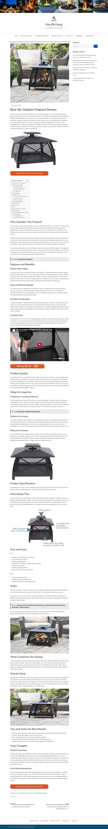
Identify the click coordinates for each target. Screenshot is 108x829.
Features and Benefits (17, 185)
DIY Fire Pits (69, 36)
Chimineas (13, 796)
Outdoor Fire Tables (42, 36)
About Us (75, 821)
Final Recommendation (20, 217)
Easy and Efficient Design (20, 188)
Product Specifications (17, 201)
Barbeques (79, 36)
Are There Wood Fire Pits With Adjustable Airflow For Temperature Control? (84, 56)
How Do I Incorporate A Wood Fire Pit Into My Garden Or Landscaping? (85, 69)
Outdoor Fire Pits (27, 36)
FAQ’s (13, 207)
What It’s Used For (16, 195)
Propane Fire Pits (57, 36)
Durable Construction (19, 190)
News (16, 36)
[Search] (96, 46)
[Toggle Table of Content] (26, 181)
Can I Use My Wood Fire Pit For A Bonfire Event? (84, 74)
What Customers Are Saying (19, 208)
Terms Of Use (34, 821)
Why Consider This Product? (19, 183)
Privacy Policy (55, 821)
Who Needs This (16, 203)
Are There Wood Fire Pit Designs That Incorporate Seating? (83, 79)
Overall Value (16, 210)
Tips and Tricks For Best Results (20, 212)
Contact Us (66, 821)
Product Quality (16, 193)
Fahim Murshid (31, 827)
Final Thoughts (16, 214)
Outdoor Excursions (19, 198)
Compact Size (17, 191)
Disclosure (44, 821)
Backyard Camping (19, 200)
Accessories (89, 36)
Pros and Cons (15, 205)
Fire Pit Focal (54, 25)
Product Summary (19, 215)
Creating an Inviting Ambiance (21, 196)
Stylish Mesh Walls (19, 186)
